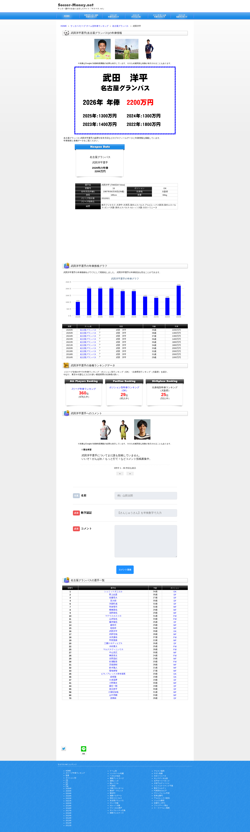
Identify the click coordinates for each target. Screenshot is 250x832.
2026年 (68, 788)
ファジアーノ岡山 (161, 805)
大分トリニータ (160, 776)
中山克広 (113, 652)
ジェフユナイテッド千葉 (163, 786)
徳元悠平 (113, 689)
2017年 (68, 811)
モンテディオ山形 (161, 778)
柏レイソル (114, 783)
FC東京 (113, 786)
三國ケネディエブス (113, 643)
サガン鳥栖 (158, 773)
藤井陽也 (113, 622)
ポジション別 (71, 778)
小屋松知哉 (113, 692)
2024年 (68, 793)
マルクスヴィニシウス (113, 649)
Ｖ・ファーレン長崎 (162, 808)
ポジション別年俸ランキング (124, 387)
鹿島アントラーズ (117, 778)
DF (175, 594)
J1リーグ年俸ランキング (75, 773)
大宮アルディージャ (162, 783)
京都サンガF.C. (160, 803)
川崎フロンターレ (117, 788)
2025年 (68, 791)
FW (175, 616)
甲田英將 (113, 640)
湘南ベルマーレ (116, 796)
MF (175, 607)
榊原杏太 (113, 655)
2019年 (68, 806)
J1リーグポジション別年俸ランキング (136, 16)
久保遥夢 (113, 680)
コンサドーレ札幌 (117, 773)
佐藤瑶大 (113, 597)
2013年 (68, 821)
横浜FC (113, 793)
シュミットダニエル (113, 591)
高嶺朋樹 (113, 664)
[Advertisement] (154, 162)
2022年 (68, 798)
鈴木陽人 (113, 667)
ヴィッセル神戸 (116, 808)
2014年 (68, 818)
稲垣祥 (113, 628)
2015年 (68, 816)
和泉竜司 (113, 607)
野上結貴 (113, 594)
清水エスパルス (116, 798)
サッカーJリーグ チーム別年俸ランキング (89, 26)
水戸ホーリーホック (162, 781)
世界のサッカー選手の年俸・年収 (90, 16)
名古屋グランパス (120, 26)
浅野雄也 (113, 613)
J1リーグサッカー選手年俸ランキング (113, 16)
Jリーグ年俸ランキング (84, 389)
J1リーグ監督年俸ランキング (182, 16)
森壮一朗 (113, 686)
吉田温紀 (113, 658)
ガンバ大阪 (114, 803)
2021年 (68, 801)
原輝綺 (113, 698)
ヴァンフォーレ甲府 (162, 793)
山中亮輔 (113, 695)
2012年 (68, 823)
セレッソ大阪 (115, 805)
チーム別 (113, 771)
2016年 (68, 813)
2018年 (68, 808)
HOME (64, 26)
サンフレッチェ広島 (117, 810)
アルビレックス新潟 (162, 798)
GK (174, 591)
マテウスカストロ (113, 616)
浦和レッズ (114, 781)
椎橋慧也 (113, 610)
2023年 (68, 796)
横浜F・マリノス (116, 791)
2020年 (68, 803)
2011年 (68, 825)
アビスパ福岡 (159, 771)
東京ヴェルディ (160, 788)
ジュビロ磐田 (159, 801)
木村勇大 (113, 646)
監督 (67, 775)
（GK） (124, 390)
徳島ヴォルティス (117, 813)
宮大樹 (113, 600)
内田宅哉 (113, 634)
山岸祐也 (113, 619)
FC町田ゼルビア (160, 791)
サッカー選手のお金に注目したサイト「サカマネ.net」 (67, 16)
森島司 (113, 625)
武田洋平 (113, 631)
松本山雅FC (158, 796)
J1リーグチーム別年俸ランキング (159, 16)
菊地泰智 (113, 671)
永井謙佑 (113, 637)
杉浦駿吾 (113, 661)
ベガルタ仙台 (115, 776)
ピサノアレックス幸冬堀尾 (113, 674)
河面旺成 (113, 603)
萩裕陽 (113, 677)
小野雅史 (113, 683)
